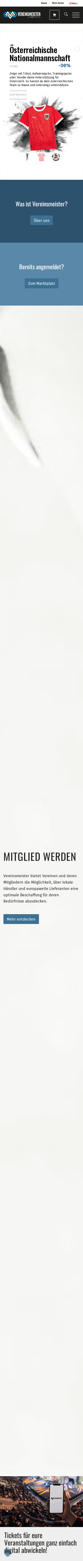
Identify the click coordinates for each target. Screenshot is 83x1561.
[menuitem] (64, 15)
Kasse (44, 3)
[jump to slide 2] (41, 157)
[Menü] (74, 15)
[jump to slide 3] (56, 157)
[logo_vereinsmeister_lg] (22, 15)
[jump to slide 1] (27, 157)
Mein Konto (58, 3)
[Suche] (64, 15)
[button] (7, 1553)
